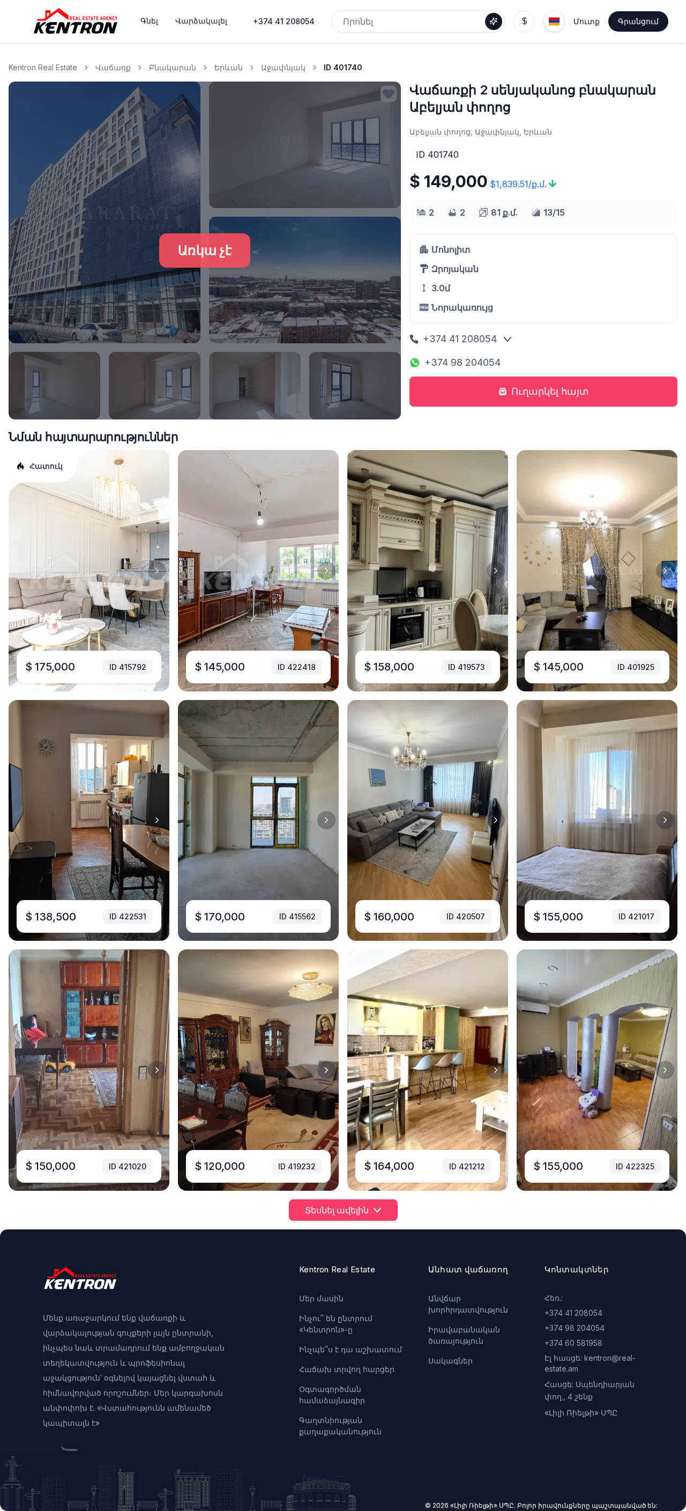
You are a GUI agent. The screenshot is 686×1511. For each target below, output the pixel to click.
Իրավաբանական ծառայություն (464, 1335)
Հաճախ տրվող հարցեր (346, 1369)
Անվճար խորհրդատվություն (468, 1304)
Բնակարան (172, 67)
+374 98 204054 (462, 362)
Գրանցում (638, 21)
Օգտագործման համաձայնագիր (332, 1394)
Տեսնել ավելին (337, 1210)
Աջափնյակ (283, 67)
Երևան (228, 67)
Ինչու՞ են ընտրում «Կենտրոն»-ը (335, 1324)
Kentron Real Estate (43, 67)
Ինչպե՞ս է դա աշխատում (350, 1349)
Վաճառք (113, 67)
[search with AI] (493, 21)
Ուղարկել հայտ (550, 391)
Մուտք (586, 21)
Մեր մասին (321, 1298)
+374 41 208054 (284, 21)
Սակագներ (450, 1360)
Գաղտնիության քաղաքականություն (340, 1426)
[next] (157, 571)
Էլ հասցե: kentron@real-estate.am (590, 1363)
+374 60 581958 (573, 1342)
